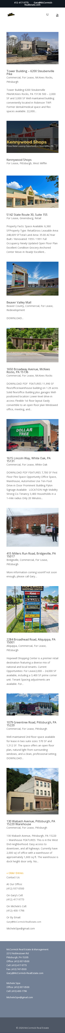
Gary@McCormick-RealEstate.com (23, 921)
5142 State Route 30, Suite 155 (26, 215)
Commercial (13, 77)
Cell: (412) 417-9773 (16, 965)
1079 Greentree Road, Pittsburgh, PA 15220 (31, 723)
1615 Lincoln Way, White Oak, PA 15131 (28, 459)
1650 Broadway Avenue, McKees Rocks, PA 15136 (28, 370)
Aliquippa (11, 646)
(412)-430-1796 (15, 910)
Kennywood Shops (19, 160)
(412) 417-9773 (15, 899)
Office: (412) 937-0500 (17, 961)
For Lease (28, 77)
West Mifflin (40, 163)
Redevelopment (15, 310)
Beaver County (15, 306)
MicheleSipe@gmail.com (20, 928)
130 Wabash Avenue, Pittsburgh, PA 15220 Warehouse (30, 822)
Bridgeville (12, 560)
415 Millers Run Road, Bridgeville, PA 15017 (31, 554)
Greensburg (26, 218)
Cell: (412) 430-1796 (16, 991)
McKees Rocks (43, 77)
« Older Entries (14, 873)
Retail (38, 218)
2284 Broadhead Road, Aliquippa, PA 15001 (30, 640)
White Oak (41, 464)
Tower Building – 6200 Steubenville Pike (30, 72)
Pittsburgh (12, 81)
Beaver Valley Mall (18, 302)
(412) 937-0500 (15, 888)
